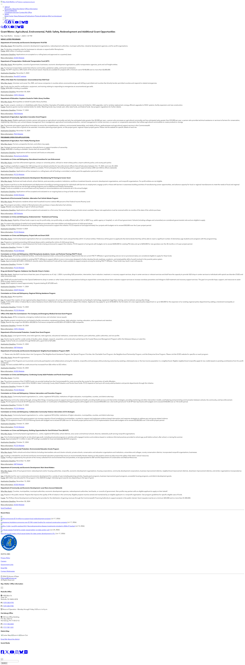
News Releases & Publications (24, 16)
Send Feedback (6, 508)
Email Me (4, 568)
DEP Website (18, 213)
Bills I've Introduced (55, 16)
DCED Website (19, 58)
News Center (9, 16)
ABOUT (7, 7)
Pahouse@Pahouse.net (8, 578)
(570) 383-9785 (8, 606)
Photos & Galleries (41, 16)
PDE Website (18, 113)
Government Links (7, 564)
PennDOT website (20, 76)
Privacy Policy (5, 558)
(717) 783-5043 (8, 624)
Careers (3, 561)
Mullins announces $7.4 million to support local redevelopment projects (26, 518)
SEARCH (4, 663)
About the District (18, 9)
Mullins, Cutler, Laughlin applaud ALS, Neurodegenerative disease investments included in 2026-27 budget (38, 526)
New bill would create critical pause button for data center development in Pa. (28, 533)
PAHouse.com (9, 20)
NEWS (7, 14)
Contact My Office (25, 12)
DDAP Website (19, 290)
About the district (14, 639)
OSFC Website (19, 95)
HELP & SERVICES (11, 10)
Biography (8, 9)
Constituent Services (12, 12)
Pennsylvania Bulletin (21, 156)
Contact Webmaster (8, 571)
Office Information (31, 9)
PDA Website (18, 134)
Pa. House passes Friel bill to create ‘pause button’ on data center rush (25, 530)
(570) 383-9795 (8, 603)
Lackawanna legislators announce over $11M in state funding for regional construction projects (34, 522)
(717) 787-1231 (8, 627)
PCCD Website (19, 174)
